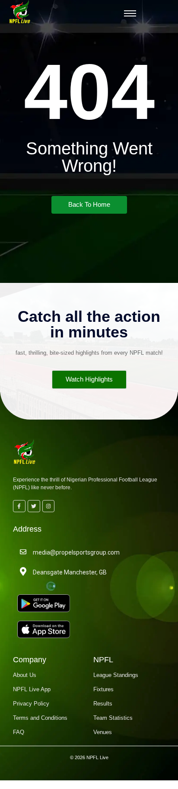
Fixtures (103, 689)
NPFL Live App (32, 689)
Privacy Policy (31, 703)
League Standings (115, 675)
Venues (102, 732)
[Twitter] (34, 506)
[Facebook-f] (19, 506)
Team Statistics (113, 718)
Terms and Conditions (40, 718)
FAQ (18, 732)
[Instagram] (48, 506)
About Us (24, 675)
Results (102, 703)
